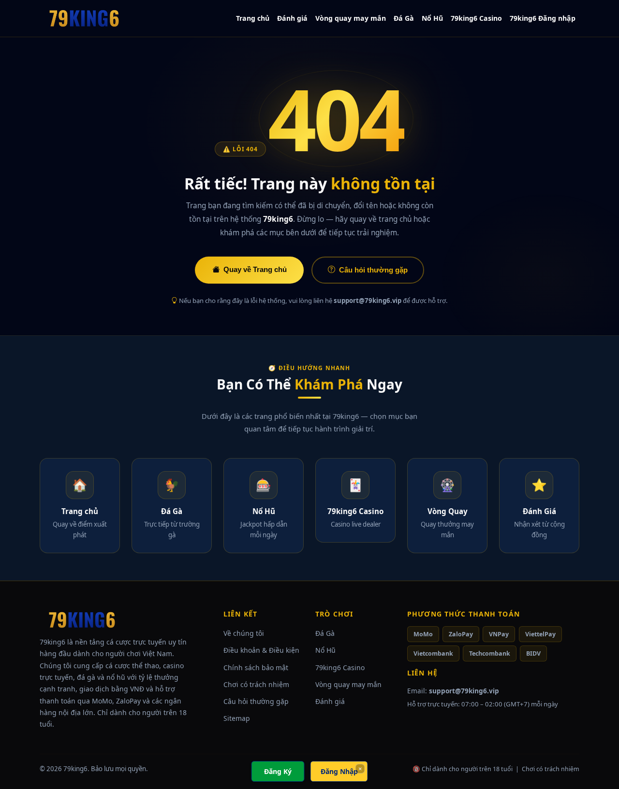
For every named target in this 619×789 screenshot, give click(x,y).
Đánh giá (292, 18)
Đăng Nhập (339, 771)
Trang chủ (252, 18)
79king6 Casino (476, 18)
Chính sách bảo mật (255, 667)
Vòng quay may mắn (350, 18)
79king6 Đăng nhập (542, 18)
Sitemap (236, 718)
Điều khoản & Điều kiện (261, 650)
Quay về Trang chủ (255, 269)
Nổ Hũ (432, 18)
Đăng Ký (278, 771)
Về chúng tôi (243, 633)
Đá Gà (404, 18)
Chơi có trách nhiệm (256, 684)
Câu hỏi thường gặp (373, 270)
